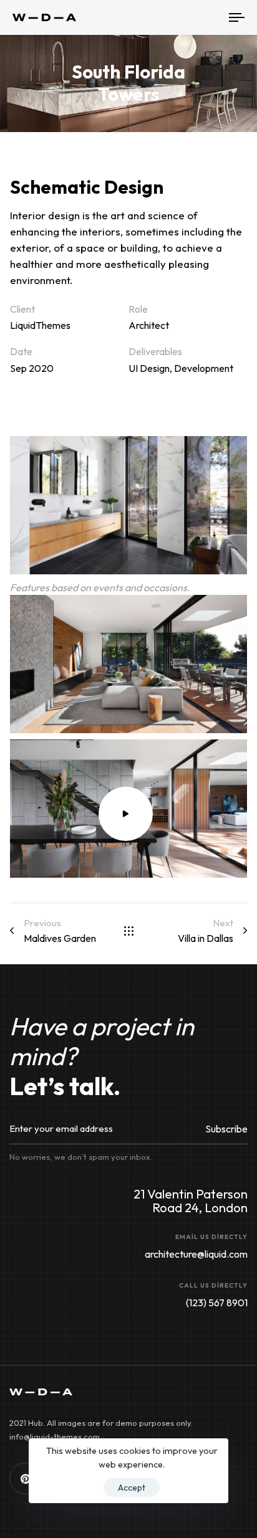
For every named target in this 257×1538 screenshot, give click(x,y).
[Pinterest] (25, 1478)
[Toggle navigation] (206, 17)
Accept (131, 1487)
